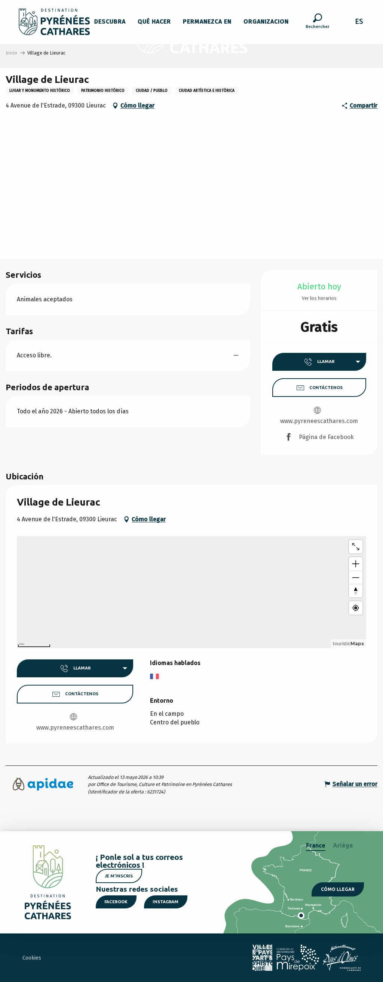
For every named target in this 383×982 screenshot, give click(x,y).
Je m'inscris (119, 876)
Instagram (165, 901)
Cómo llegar (338, 889)
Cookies (31, 958)
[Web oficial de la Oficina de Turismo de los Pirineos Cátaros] (54, 22)
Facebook (116, 901)
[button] (318, 22)
